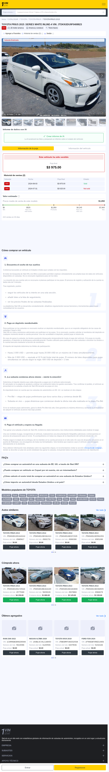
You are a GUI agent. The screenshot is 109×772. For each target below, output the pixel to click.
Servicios (7, 755)
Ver (19, 114)
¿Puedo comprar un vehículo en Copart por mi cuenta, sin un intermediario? (40, 470)
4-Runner (82, 495)
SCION (64, 503)
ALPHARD (7, 499)
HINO (16, 499)
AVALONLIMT (34, 503)
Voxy (59, 499)
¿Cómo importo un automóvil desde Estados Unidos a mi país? (34, 482)
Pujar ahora (14, 547)
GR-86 (56, 503)
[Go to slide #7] (71, 122)
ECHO (92, 499)
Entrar (27, 767)
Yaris (73, 499)
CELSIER (6, 495)
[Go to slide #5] (49, 122)
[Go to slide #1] (6, 122)
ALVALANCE (83, 499)
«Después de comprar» (93, 448)
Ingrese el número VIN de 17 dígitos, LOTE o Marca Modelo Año (37, 12)
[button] (9, 12)
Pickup (22, 495)
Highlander (46, 503)
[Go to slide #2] (17, 122)
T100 (52, 495)
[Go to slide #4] (39, 122)
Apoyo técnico (10, 761)
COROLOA (61, 495)
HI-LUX (73, 503)
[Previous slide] (5, 75)
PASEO (24, 499)
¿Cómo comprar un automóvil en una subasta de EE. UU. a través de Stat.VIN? (41, 464)
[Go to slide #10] (103, 122)
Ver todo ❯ (101, 510)
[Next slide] (101, 75)
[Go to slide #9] (93, 122)
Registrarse (80, 767)
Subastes (7, 750)
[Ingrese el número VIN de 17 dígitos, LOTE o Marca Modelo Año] (103, 12)
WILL (31, 499)
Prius (66, 499)
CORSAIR (7, 503)
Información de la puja (28, 148)
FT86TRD (51, 499)
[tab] (52, 552)
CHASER (72, 495)
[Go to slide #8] (82, 122)
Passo (100, 499)
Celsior (91, 495)
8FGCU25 (43, 495)
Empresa (6, 745)
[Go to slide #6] (60, 122)
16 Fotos (10, 114)
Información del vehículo (80, 148)
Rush (15, 495)
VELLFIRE (40, 499)
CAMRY (16, 503)
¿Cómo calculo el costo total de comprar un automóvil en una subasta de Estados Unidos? (47, 476)
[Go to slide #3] (28, 122)
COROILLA (32, 495)
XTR (24, 503)
